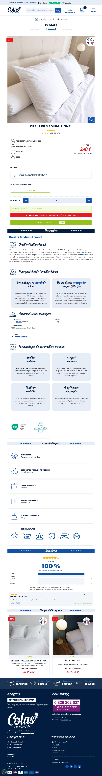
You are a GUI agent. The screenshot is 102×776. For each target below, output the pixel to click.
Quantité (15, 200)
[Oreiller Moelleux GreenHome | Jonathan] (29, 635)
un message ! (66, 720)
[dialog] (4, 772)
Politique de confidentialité (17, 766)
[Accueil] (36, 19)
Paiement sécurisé (14, 768)
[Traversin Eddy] (73, 635)
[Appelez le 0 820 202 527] (67, 705)
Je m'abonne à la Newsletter (21, 700)
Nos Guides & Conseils (15, 742)
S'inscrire (10, 757)
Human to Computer (27, 733)
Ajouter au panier (50, 223)
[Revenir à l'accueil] (14, 10)
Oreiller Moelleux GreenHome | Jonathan (29, 661)
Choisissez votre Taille (22, 185)
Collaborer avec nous (60, 762)
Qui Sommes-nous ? (59, 742)
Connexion (11, 754)
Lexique (54, 747)
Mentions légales (58, 753)
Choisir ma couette (14, 747)
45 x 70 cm (31, 191)
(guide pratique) (21, 337)
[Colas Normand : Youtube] (79, 767)
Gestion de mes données (16, 763)
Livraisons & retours (59, 750)
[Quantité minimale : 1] (25, 200)
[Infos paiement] (28, 772)
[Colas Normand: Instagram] (67, 767)
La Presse (55, 760)
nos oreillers (47, 347)
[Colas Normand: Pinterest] (75, 767)
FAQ (53, 745)
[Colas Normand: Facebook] (71, 767)
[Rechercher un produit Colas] (58, 10)
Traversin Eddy (73, 661)
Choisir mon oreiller (14, 745)
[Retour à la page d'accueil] (23, 720)
